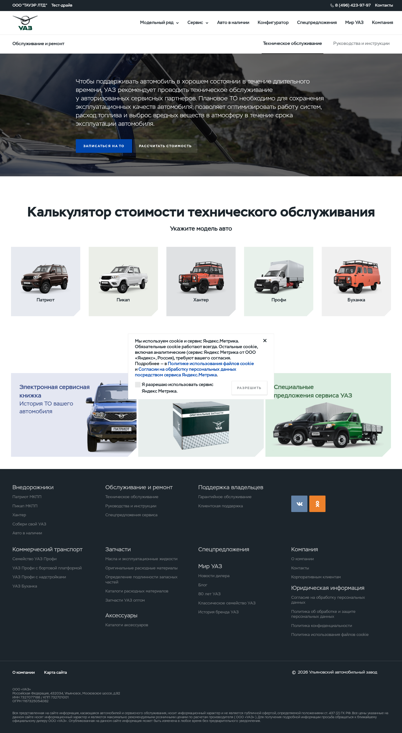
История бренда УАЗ (218, 612)
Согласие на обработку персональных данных (328, 600)
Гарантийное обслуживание (225, 496)
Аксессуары (121, 615)
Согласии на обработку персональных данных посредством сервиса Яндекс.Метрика (185, 372)
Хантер (19, 514)
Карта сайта (55, 672)
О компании (302, 558)
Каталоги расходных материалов (136, 591)
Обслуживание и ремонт (139, 487)
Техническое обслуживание (131, 496)
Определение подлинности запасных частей (141, 580)
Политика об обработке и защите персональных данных (323, 614)
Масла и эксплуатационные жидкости (141, 558)
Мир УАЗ (354, 22)
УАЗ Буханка (24, 586)
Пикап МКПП (25, 506)
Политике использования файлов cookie (211, 363)
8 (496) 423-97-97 (353, 5)
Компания (382, 22)
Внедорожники (33, 487)
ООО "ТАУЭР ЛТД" (29, 5)
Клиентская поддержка (220, 506)
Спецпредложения (317, 22)
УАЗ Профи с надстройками (39, 577)
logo (32, 23)
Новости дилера (214, 575)
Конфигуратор (273, 22)
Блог (202, 585)
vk (299, 504)
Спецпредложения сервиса (131, 514)
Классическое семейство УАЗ (227, 603)
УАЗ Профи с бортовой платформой (47, 568)
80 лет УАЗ (209, 593)
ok (317, 504)
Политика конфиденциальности (321, 625)
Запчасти (118, 549)
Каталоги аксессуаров (126, 625)
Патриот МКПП (27, 496)
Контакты (384, 5)
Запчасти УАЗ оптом (125, 600)
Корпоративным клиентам (316, 577)
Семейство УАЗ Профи (34, 558)
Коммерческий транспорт (47, 549)
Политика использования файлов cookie (330, 634)
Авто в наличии (233, 22)
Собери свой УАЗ (29, 524)
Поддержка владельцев (230, 487)
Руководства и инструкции (361, 43)
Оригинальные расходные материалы (141, 568)
